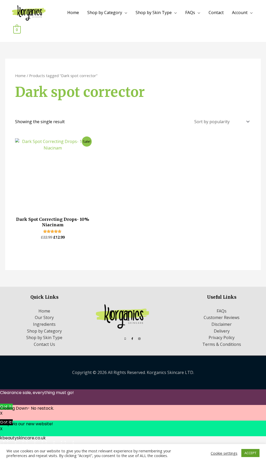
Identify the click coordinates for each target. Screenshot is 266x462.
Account (240, 12)
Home (73, 12)
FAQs (190, 12)
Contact (216, 12)
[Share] (47, 441)
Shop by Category (104, 12)
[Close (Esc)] (67, 441)
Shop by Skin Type (154, 12)
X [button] (1, 413)
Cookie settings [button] (224, 453)
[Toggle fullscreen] (28, 441)
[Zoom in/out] (9, 441)
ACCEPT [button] (250, 453)
